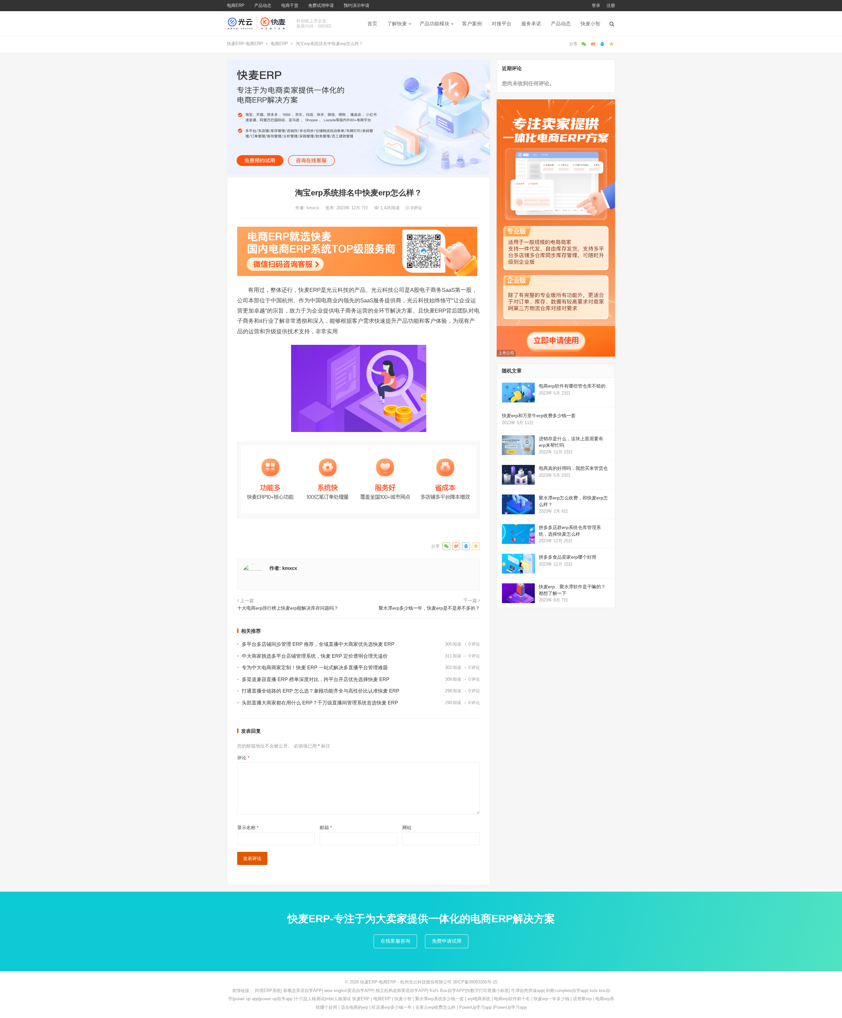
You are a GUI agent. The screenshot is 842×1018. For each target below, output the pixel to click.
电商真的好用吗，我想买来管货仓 (573, 468)
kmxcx (314, 207)
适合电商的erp (354, 1007)
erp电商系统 (478, 998)
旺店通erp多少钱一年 (392, 1007)
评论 (243, 757)
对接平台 (501, 23)
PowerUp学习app (475, 1007)
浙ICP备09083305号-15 (475, 982)
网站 (406, 827)
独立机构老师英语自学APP (401, 990)
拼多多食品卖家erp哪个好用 (567, 557)
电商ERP (235, 5)
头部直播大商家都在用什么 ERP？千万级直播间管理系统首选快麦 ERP (320, 702)
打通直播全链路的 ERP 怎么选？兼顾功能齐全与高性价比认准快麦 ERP (320, 691)
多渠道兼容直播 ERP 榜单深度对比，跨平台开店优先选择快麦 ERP (315, 679)
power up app (246, 998)
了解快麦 (397, 23)
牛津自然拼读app (527, 990)
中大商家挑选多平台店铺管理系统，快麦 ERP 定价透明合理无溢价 (315, 656)
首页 (372, 23)
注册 (611, 5)
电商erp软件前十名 (512, 998)
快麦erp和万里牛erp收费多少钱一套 (539, 415)
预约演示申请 (356, 5)
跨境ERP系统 (268, 990)
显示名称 (248, 827)
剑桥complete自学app (566, 990)
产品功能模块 (434, 23)
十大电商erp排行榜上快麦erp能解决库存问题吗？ (287, 608)
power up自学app (276, 998)
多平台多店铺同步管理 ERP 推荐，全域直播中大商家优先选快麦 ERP (318, 644)
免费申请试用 (446, 941)
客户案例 (472, 23)
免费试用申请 (321, 5)
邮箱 (326, 827)
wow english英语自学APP (348, 990)
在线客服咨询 (395, 941)
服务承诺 (531, 23)
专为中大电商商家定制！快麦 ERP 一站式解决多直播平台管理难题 (315, 667)
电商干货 (289, 5)
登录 (596, 5)
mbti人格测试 (338, 998)
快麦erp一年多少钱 (551, 998)
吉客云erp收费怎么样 (435, 1007)
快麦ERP (361, 998)
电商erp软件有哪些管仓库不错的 (572, 386)
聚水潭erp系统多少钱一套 (439, 998)
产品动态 (262, 5)
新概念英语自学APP (302, 990)
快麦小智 (590, 23)
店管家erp (582, 998)
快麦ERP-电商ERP (245, 43)
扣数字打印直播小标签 (487, 990)
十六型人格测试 (310, 998)
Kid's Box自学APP (447, 990)
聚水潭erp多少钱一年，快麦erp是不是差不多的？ (429, 608)
